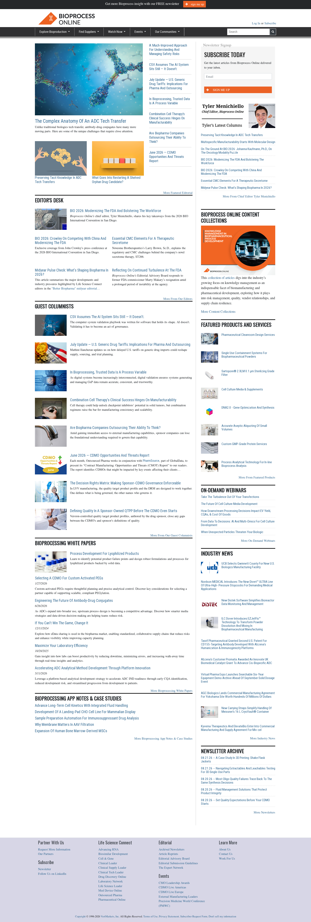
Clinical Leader (107, 863)
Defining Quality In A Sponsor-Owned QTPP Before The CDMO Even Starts (123, 511)
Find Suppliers (87, 32)
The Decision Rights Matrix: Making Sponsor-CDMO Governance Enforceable (125, 483)
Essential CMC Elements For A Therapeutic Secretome (143, 240)
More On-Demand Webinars (258, 541)
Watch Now (115, 32)
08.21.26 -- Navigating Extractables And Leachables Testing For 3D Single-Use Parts (238, 770)
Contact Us (226, 854)
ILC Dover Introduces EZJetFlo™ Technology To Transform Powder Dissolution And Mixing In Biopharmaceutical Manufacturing (242, 624)
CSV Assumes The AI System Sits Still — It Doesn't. (169, 67)
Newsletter (44, 869)
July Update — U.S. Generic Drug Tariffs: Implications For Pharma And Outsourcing (168, 84)
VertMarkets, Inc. (110, 916)
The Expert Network (171, 867)
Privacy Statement (169, 916)
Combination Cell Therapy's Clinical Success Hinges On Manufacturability (167, 118)
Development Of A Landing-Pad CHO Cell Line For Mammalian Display (85, 712)
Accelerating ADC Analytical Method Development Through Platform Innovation (92, 668)
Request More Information (54, 849)
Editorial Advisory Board (174, 858)
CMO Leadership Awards (174, 883)
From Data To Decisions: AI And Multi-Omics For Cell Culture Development (238, 523)
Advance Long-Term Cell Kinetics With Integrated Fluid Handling (81, 705)
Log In (256, 23)
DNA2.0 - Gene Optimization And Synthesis (248, 407)
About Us (225, 849)
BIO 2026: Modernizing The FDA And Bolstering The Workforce (115, 211)
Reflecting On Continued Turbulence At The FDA (147, 270)
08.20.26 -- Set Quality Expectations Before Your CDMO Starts (235, 802)
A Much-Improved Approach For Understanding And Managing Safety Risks (168, 49)
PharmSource (151, 461)
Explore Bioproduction (53, 32)
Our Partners (46, 854)
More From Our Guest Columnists (171, 535)
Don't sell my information (222, 916)
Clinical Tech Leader (111, 872)
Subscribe (270, 23)
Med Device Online (110, 890)
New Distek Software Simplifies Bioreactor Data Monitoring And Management (248, 602)
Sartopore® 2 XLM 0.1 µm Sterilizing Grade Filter (248, 373)
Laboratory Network (110, 881)
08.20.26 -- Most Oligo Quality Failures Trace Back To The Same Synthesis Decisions (236, 780)
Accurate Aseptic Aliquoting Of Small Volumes (244, 427)
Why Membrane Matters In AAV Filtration (64, 724)
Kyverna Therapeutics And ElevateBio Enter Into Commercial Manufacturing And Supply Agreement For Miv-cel (238, 728)
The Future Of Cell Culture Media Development (229, 504)
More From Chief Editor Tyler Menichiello (249, 196)
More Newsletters (264, 812)
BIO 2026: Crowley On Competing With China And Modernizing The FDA (70, 240)
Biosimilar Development (113, 854)
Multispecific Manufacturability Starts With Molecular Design (238, 142)
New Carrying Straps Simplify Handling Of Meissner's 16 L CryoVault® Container (247, 710)
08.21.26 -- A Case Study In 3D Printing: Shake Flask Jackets (233, 759)
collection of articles (221, 277)
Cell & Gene (106, 858)
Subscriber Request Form (193, 916)
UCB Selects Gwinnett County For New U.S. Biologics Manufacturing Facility (248, 565)
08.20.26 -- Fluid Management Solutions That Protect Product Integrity (234, 791)
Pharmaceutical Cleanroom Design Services (248, 335)
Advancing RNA (108, 849)
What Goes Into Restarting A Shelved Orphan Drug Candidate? (116, 180)
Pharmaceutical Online (111, 899)
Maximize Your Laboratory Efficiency (61, 646)
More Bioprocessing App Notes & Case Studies (163, 738)
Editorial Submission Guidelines (178, 863)
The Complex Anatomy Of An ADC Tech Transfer (80, 121)
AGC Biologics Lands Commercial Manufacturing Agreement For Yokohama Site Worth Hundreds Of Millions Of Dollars (238, 695)
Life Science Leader (110, 886)
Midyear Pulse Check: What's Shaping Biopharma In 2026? (71, 272)
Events (139, 32)
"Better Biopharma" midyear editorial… (76, 288)
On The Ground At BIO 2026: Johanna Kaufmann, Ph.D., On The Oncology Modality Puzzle (236, 150)
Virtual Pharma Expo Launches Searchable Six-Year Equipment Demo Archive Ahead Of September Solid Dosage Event (238, 678)
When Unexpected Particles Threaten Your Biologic (232, 532)
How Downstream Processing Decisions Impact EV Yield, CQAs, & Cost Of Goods (236, 512)
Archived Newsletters (171, 849)
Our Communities (166, 32)
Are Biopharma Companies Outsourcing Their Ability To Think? (167, 137)
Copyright (80, 916)
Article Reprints (168, 854)
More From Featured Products (257, 477)
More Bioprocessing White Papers (172, 691)
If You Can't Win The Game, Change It (61, 623)
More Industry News (262, 738)
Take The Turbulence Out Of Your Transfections (230, 497)
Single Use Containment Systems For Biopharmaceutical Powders (244, 354)
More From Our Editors (178, 299)
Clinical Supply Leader (112, 867)
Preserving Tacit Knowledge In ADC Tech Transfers (58, 180)
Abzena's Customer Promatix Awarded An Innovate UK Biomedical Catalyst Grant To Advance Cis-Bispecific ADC (236, 661)
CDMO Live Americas (172, 887)
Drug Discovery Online (112, 877)
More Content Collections (218, 311)
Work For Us (227, 858)
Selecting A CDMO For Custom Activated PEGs (69, 578)
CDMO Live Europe (171, 892)
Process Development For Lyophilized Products (104, 553)
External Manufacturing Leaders (178, 896)
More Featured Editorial (178, 193)
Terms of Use (150, 916)
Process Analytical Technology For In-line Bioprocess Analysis (247, 464)
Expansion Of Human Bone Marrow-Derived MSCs (71, 731)
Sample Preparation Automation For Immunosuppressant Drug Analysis (87, 718)
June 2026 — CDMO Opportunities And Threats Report (166, 156)
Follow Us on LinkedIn (52, 874)
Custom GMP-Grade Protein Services (244, 444)
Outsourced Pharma (110, 895)
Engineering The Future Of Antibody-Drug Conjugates (74, 600)
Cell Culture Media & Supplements (242, 389)
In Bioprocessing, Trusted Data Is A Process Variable (169, 101)
